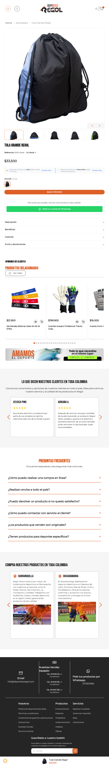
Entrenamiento (62, 709)
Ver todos (17, 273)
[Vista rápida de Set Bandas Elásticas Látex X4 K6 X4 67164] (35, 321)
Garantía (9, 237)
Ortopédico (60, 718)
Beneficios (10, 229)
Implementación (62, 722)
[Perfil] (96, 8)
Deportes (59, 713)
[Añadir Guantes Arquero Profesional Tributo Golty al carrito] (83, 321)
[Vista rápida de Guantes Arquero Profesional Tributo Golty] (77, 321)
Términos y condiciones (28, 713)
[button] (99, 125)
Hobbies (59, 727)
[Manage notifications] (5, 761)
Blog (75, 718)
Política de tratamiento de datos (32, 709)
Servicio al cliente (25, 731)
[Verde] (7, 184)
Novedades (22, 23)
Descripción (10, 222)
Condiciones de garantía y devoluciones (35, 718)
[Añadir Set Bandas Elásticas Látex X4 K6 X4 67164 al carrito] (41, 321)
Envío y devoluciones (15, 244)
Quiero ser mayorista (82, 713)
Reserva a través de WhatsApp (56, 209)
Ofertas (58, 731)
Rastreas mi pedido (81, 709)
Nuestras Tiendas (25, 727)
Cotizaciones (23, 722)
